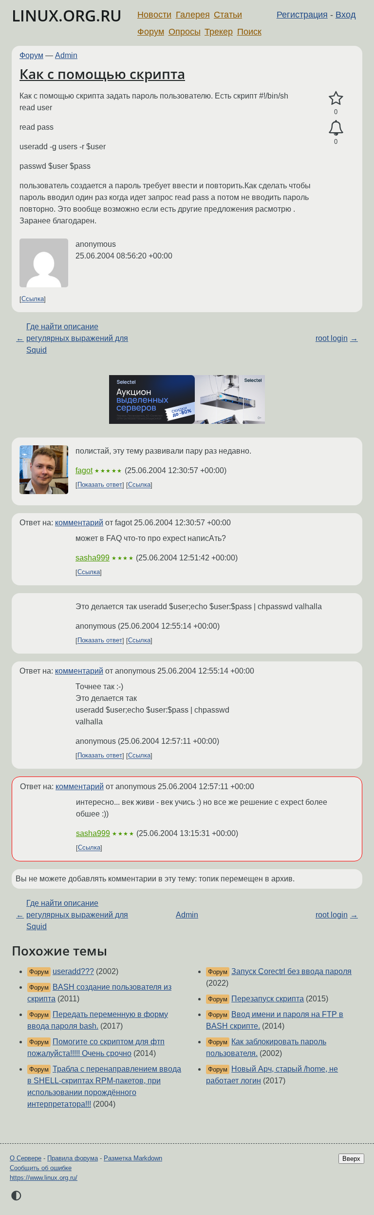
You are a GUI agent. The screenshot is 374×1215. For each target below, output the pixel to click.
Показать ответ (99, 485)
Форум (150, 32)
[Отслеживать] (336, 128)
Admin (66, 55)
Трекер (219, 32)
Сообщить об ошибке (41, 1168)
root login (332, 338)
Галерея (193, 15)
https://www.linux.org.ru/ (43, 1177)
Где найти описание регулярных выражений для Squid (77, 338)
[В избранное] (336, 98)
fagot (84, 470)
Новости (154, 15)
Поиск (249, 32)
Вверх (351, 1158)
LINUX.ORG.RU (67, 15)
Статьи (228, 15)
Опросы (184, 32)
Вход (346, 15)
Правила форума (72, 1158)
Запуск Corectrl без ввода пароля (291, 971)
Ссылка (32, 299)
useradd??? (73, 971)
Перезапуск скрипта (267, 999)
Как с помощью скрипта (102, 73)
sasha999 (92, 558)
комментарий (79, 522)
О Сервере (25, 1158)
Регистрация (302, 15)
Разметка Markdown (133, 1158)
